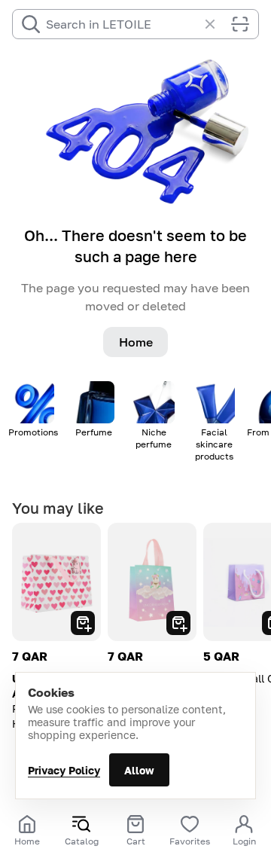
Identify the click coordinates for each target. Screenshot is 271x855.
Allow (139, 770)
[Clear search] (217, 24)
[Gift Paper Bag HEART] (56, 582)
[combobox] (122, 24)
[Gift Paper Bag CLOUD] (152, 582)
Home (136, 342)
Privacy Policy (64, 770)
